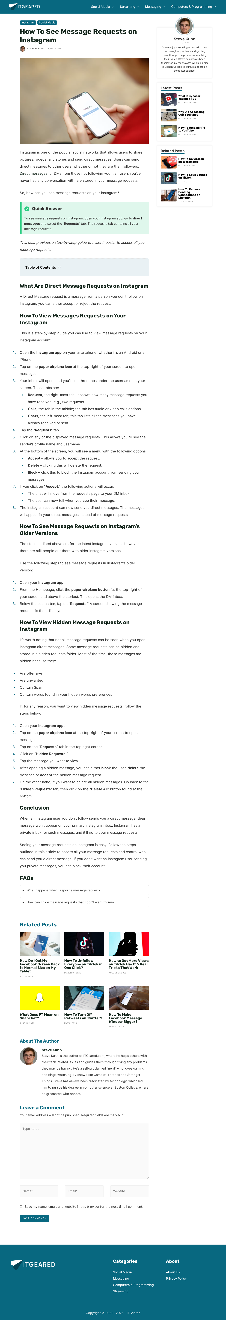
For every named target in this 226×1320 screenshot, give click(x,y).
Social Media (47, 22)
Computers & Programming (133, 1285)
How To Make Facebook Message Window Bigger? (125, 1018)
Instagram (28, 22)
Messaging (121, 1278)
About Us (173, 1272)
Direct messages (33, 173)
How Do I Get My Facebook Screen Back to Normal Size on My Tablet (40, 965)
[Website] (130, 1192)
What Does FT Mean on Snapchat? (39, 1016)
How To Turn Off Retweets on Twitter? (83, 1016)
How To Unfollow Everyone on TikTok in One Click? (83, 964)
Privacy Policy (176, 1278)
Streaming (120, 1291)
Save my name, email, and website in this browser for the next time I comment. (84, 1206)
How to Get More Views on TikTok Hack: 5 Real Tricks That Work (129, 964)
